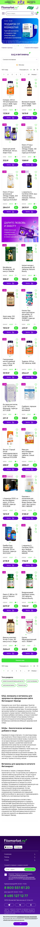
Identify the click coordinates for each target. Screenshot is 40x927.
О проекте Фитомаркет (31, 48)
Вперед (34, 74)
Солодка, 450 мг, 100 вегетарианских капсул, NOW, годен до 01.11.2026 (10, 103)
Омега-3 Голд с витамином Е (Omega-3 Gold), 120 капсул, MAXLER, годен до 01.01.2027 (29, 149)
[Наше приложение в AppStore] (8, 847)
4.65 (35, 602)
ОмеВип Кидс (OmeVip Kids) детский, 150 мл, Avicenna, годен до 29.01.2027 (9, 549)
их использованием (31, 918)
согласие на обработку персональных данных (21, 878)
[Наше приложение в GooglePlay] (18, 847)
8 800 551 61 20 (17, 887)
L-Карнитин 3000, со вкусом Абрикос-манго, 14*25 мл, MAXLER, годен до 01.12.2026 (10, 502)
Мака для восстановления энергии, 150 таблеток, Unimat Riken (28, 453)
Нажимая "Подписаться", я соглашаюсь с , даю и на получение (22, 876)
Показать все (22, 685)
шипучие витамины (8, 685)
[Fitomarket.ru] (10, 8)
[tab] (12, 45)
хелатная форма (32, 681)
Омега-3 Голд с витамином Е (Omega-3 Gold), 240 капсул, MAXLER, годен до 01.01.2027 (10, 196)
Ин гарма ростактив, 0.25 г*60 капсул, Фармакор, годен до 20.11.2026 (10, 407)
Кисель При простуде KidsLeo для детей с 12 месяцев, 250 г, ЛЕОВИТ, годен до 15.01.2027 (28, 315)
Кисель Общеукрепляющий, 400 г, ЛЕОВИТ (29, 639)
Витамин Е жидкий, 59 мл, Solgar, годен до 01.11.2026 (29, 104)
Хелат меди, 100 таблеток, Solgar (9, 317)
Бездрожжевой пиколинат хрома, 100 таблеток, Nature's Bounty (28, 595)
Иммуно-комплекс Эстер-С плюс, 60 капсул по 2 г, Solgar (10, 639)
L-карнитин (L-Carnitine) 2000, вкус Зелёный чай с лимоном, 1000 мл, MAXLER (29, 196)
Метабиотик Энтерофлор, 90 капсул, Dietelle (9, 269)
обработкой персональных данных (13, 920)
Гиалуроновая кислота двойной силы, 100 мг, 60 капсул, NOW (9, 362)
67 (29, 74)
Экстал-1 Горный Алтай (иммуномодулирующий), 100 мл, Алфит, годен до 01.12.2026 (10, 453)
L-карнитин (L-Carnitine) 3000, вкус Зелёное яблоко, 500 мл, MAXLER (28, 549)
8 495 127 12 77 (16, 896)
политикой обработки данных (18, 875)
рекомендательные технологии (27, 917)
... (24, 74)
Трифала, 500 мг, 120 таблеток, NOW (29, 362)
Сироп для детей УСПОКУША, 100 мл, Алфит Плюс (10, 151)
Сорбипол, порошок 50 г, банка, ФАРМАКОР (29, 408)
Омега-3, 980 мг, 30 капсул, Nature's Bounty (10, 596)
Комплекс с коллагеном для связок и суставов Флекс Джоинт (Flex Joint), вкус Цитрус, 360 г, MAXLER (29, 501)
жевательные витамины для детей (13, 681)
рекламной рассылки (29, 879)
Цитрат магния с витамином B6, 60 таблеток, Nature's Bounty (28, 268)
